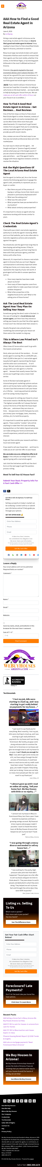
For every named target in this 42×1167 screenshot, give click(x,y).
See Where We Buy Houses (21, 1079)
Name (6, 599)
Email (5, 607)
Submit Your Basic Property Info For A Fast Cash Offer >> (20, 482)
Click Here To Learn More (21, 1002)
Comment (7, 573)
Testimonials (6, 1120)
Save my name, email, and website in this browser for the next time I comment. (18, 627)
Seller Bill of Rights (8, 1123)
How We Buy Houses (9, 1106)
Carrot (32, 1159)
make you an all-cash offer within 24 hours (18, 95)
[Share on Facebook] (4, 491)
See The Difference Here (21, 922)
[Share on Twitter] (8, 491)
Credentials (6, 1117)
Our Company (6, 1114)
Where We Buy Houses (9, 1111)
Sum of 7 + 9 (8, 632)
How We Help (6, 1108)
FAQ (3, 1129)
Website (6, 615)
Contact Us (5, 1126)
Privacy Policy (6, 1132)
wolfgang (8, 34)
